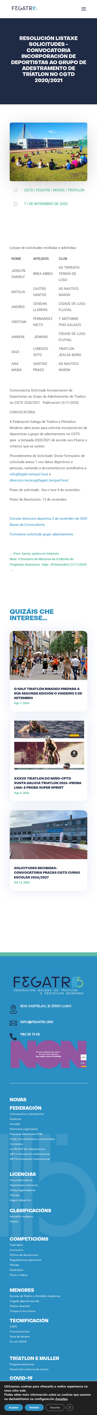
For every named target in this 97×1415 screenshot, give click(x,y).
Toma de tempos (20, 1337)
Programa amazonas (22, 1364)
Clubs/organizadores (22, 1190)
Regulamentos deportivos (25, 1260)
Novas (59, 190)
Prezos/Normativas (21, 1180)
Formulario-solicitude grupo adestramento (41, 534)
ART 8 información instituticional (30, 1159)
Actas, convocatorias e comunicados (32, 1139)
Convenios (16, 1144)
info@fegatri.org (36, 1022)
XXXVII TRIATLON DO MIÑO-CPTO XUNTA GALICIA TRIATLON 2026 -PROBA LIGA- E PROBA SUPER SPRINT (47, 783)
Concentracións (20, 1332)
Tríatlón (14, 1222)
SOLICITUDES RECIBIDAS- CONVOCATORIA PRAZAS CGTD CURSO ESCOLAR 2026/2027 (47, 873)
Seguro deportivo (20, 1200)
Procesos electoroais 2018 (26, 1134)
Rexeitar (34, 1407)
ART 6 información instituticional (30, 1154)
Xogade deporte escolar (24, 1301)
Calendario (16, 1245)
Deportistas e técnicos (24, 1185)
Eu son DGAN (18, 1342)
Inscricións (16, 1250)
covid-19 (21, 1378)
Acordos (15, 1124)
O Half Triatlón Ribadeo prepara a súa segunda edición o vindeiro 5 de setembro (48, 694)
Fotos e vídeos (19, 1275)
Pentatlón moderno (21, 1217)
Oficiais (14, 1195)
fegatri (43, 190)
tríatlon (75, 190)
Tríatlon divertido (20, 1306)
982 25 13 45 (30, 1034)
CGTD (28, 190)
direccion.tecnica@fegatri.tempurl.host (39, 480)
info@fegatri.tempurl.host (29, 474)
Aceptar (13, 1407)
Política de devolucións (24, 1255)
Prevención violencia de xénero (29, 1369)
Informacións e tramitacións (27, 1114)
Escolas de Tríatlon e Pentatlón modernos (35, 1296)
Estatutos (15, 1119)
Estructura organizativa (24, 1129)
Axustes (61, 1399)
